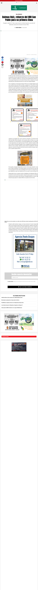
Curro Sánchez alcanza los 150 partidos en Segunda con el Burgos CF (12, 305)
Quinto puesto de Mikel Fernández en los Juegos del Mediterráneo (11, 307)
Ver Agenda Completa (5, 336)
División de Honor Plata (26, 281)
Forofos (21, 0)
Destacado (20, 281)
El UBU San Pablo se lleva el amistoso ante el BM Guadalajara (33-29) (11, 297)
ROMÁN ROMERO (18, 27)
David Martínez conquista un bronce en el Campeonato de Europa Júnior (12, 302)
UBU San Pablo (32, 281)
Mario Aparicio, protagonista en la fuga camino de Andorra (10, 300)
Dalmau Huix (16, 281)
